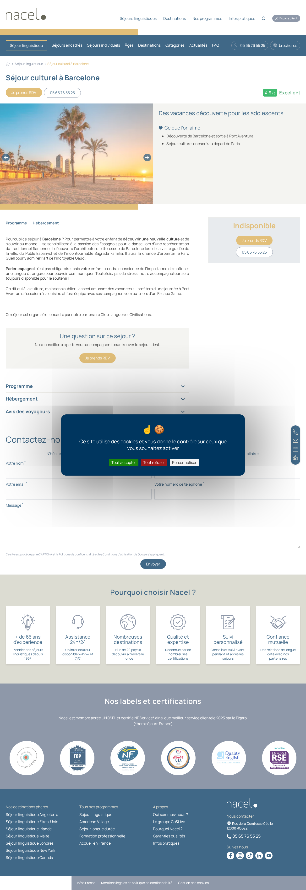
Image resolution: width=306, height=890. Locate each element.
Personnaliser (184, 462)
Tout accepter (123, 462)
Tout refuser (154, 462)
